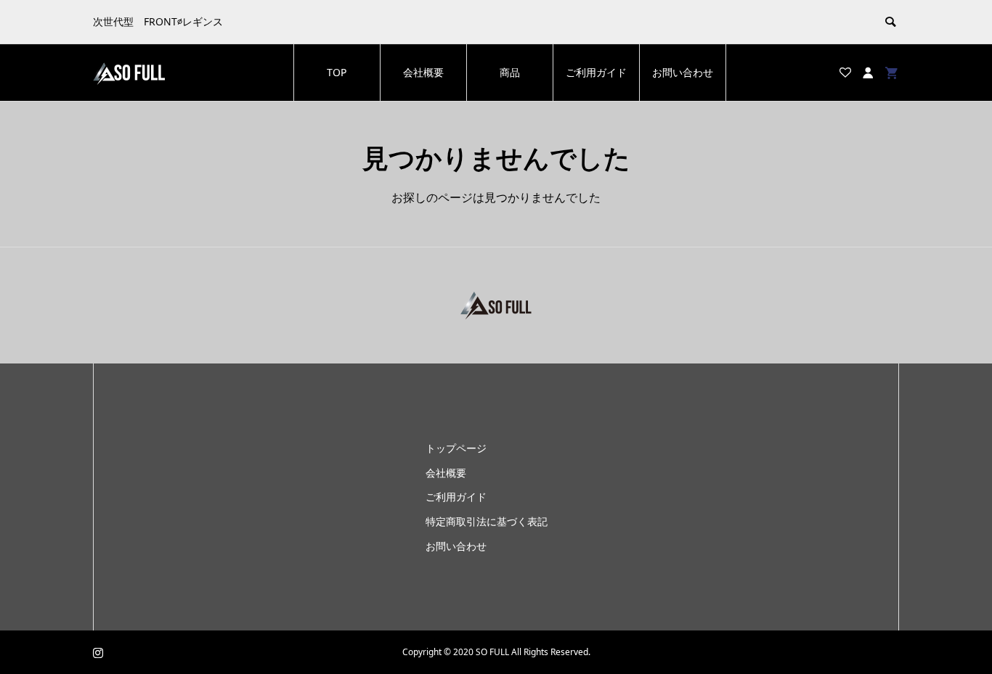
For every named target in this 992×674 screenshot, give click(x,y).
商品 (510, 72)
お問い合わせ (682, 72)
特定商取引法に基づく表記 (487, 521)
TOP (336, 72)
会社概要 (423, 72)
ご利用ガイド (596, 72)
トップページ (456, 448)
